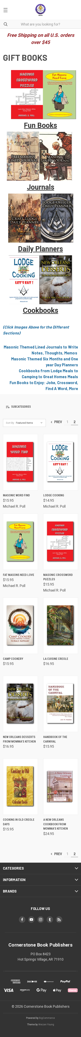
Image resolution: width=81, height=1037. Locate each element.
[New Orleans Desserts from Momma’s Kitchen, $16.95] (20, 703)
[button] (40, 94)
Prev (57, 422)
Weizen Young (46, 1024)
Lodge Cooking (53, 495)
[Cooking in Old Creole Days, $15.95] (20, 786)
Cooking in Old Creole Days (18, 822)
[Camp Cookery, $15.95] (20, 625)
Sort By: (10, 422)
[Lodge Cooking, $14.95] (60, 462)
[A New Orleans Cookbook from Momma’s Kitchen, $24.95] (60, 786)
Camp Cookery (13, 659)
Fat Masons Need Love (18, 575)
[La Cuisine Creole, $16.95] (60, 625)
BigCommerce (47, 1018)
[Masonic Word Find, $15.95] (20, 462)
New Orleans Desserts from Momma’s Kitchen (19, 739)
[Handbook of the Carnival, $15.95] (60, 703)
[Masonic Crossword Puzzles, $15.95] (60, 541)
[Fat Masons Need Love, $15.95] (20, 541)
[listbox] (30, 423)
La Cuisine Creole (55, 659)
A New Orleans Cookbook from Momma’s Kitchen (55, 824)
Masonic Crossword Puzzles (58, 577)
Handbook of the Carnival (55, 739)
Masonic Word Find (16, 495)
